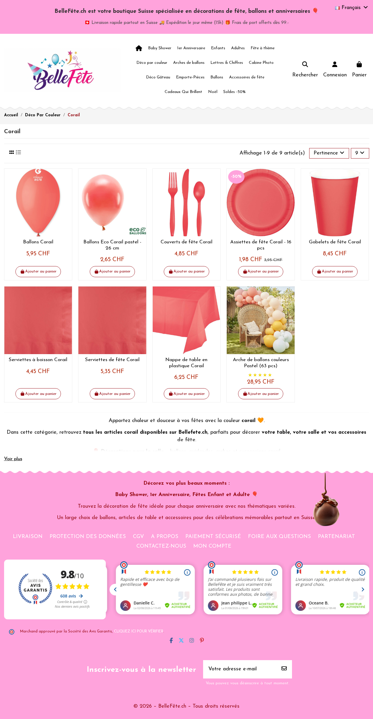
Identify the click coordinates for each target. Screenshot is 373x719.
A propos (164, 536)
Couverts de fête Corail (186, 242)
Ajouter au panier (41, 271)
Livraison (28, 536)
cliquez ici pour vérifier (138, 631)
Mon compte (212, 546)
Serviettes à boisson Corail (38, 359)
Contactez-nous (161, 546)
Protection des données (88, 536)
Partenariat (336, 536)
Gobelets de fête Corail (335, 242)
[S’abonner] (284, 669)
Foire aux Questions (279, 536)
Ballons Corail (38, 242)
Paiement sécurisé (213, 536)
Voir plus (13, 459)
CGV (138, 536)
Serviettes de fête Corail (112, 359)
